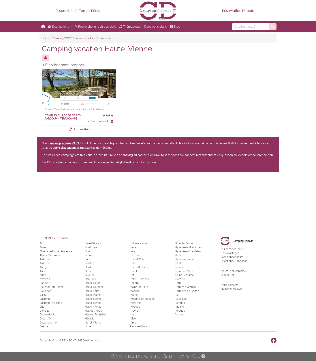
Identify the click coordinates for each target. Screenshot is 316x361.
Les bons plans (156, 26)
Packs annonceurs (232, 256)
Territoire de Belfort (187, 290)
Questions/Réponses (234, 260)
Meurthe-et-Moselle (142, 298)
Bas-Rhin (45, 282)
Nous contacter (230, 284)
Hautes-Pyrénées (95, 314)
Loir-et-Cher (137, 259)
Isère (133, 247)
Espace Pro (228, 274)
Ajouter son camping (233, 270)
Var (177, 294)
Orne (133, 322)
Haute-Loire (92, 290)
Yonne (179, 314)
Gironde (90, 274)
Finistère (90, 263)
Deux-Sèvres (93, 243)
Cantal (43, 294)
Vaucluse (181, 298)
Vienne (179, 306)
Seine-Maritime (184, 274)
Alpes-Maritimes (50, 255)
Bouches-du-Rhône (52, 286)
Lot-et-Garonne (139, 278)
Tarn (178, 282)
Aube (43, 271)
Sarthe (179, 263)
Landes (134, 255)
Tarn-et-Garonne (185, 286)
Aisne (43, 247)
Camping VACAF (63, 38)
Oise (133, 318)
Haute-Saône (93, 298)
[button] (79, 129)
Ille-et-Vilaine (93, 322)
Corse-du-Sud (48, 314)
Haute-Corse (93, 282)
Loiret (133, 271)
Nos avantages (230, 253)
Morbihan (135, 302)
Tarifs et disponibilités (99, 121)
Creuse (44, 326)
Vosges (180, 310)
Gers (88, 271)
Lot (132, 274)
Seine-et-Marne (185, 271)
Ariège (44, 267)
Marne (134, 294)
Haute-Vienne (93, 306)
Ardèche (45, 259)
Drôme (89, 255)
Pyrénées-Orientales (188, 251)
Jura (132, 251)
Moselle (135, 306)
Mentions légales (231, 288)
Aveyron (45, 278)
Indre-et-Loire (138, 243)
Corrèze (45, 310)
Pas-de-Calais (139, 326)
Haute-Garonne (94, 286)
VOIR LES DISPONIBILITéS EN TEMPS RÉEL (158, 356)
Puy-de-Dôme (184, 243)
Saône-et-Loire (184, 259)
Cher (42, 306)
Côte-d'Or (46, 318)
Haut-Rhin (91, 278)
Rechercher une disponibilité (96, 26)
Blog (176, 26)
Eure (87, 259)
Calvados (45, 290)
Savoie (179, 267)
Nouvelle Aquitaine (85, 38)
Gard (88, 267)
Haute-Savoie (93, 302)
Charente (45, 298)
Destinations (60, 26)
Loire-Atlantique (140, 267)
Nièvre (134, 310)
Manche (135, 290)
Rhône (179, 255)
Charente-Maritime (51, 302)
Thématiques (131, 26)
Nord (133, 314)
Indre (88, 326)
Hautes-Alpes (93, 310)
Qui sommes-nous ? (233, 248)
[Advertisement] (147, 202)
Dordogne (91, 247)
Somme (180, 278)
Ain (41, 243)
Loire (133, 263)
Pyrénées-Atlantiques (188, 247)
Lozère (134, 282)
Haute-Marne (93, 294)
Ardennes (46, 263)
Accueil (46, 38)
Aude (43, 274)
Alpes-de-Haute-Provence (56, 251)
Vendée (180, 302)
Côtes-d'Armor (49, 322)
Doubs (89, 251)
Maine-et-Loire (139, 286)
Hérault (89, 318)
